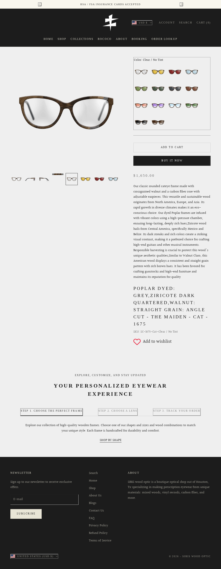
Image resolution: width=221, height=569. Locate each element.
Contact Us (96, 510)
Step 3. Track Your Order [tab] (176, 410)
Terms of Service (100, 540)
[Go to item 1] (16, 179)
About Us (95, 495)
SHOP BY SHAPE (111, 440)
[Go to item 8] (113, 179)
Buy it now (172, 160)
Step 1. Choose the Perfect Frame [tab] (51, 410)
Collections (82, 39)
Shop (62, 39)
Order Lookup (164, 39)
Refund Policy (98, 533)
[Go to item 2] (30, 179)
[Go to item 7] (99, 179)
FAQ (92, 518)
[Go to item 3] (44, 179)
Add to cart (172, 147)
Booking (139, 39)
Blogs (92, 503)
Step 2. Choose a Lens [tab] (117, 410)
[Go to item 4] (58, 174)
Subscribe (26, 513)
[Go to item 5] (72, 179)
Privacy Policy (98, 525)
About (121, 39)
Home (48, 39)
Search (93, 473)
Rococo (105, 39)
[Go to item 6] (85, 179)
